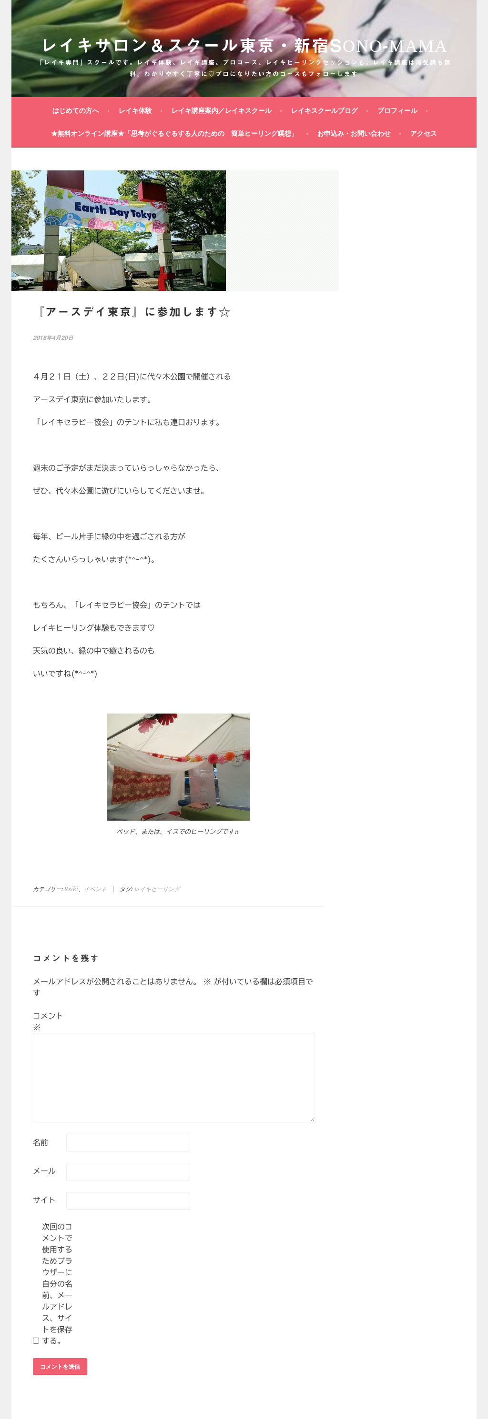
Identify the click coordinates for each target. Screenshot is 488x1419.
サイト (44, 1200)
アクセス (423, 133)
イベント (95, 889)
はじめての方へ (75, 110)
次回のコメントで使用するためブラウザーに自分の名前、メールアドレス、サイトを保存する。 (57, 1284)
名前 (40, 1142)
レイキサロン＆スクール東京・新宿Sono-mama (244, 45)
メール (44, 1171)
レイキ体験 (135, 110)
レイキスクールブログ (324, 110)
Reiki (71, 889)
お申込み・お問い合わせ (354, 133)
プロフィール (397, 110)
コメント (48, 1021)
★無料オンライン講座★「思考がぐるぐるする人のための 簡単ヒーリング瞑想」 (174, 133)
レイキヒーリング (157, 889)
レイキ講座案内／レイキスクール (222, 110)
